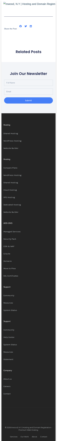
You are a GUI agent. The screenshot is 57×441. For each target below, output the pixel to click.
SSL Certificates (10, 276)
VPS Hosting (9, 197)
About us (7, 379)
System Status (10, 310)
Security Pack (9, 239)
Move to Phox (9, 268)
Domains (7, 261)
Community (8, 295)
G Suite (6, 254)
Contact (7, 394)
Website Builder (10, 148)
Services (13, 437)
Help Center (8, 337)
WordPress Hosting (12, 141)
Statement (8, 359)
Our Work (24, 437)
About (34, 437)
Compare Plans (10, 168)
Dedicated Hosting (12, 205)
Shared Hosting (10, 133)
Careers (6, 386)
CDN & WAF (8, 246)
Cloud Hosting (10, 190)
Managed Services (12, 231)
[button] (20, 26)
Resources (8, 303)
